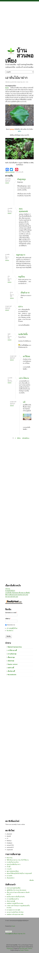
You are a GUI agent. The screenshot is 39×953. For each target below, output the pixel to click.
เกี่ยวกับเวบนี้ (11, 671)
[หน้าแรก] (11, 51)
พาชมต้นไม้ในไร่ (10, 591)
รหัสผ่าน (8, 618)
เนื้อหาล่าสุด (11, 657)
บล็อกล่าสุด (11, 661)
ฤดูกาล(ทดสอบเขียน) (13, 871)
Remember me (11, 625)
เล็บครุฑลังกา (11, 878)
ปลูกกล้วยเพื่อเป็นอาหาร (13, 864)
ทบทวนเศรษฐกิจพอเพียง (13, 888)
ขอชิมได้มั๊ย (23, 334)
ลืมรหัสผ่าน (10, 630)
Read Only (9, 858)
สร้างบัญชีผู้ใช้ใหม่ (12, 628)
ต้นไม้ (7, 88)
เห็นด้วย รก (25, 292)
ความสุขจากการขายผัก (13, 910)
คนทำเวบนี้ (11, 667)
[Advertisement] (19, 22)
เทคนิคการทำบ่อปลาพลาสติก (15, 914)
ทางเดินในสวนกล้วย (12, 862)
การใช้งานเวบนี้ (12, 650)
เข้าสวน (7, 589)
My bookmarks (12, 674)
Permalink (7, 182)
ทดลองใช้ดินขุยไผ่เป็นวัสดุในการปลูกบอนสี (19, 873)
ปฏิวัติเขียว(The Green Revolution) (16, 890)
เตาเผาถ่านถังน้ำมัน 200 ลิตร (15, 912)
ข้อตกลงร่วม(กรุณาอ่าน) (15, 647)
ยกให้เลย (26, 356)
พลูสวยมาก (20, 254)
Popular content (13, 664)
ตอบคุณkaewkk (23, 210)
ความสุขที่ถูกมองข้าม (13, 899)
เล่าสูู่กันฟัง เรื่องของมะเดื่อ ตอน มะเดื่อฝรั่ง (17, 592)
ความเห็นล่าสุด (12, 654)
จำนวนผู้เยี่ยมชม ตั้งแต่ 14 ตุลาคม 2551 (15, 933)
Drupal (13, 926)
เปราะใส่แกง (24, 378)
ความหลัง (9, 875)
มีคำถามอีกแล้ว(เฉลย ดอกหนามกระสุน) (16, 594)
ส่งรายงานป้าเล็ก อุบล (11, 596)
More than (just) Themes (25, 948)
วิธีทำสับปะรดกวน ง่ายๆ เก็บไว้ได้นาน (18, 860)
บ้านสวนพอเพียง (19, 55)
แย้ (24, 402)
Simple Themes (24, 950)
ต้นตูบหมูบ (21, 179)
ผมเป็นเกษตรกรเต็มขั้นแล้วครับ (16, 896)
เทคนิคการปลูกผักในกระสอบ (15, 903)
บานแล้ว (9, 869)
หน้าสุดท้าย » (25, 438)
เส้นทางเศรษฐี (11, 901)
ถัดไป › (19, 438)
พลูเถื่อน (21, 276)
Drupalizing (10, 948)
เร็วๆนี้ (8, 866)
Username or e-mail (11, 612)
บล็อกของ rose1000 (9, 172)
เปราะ (20, 306)
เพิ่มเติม (31, 880)
